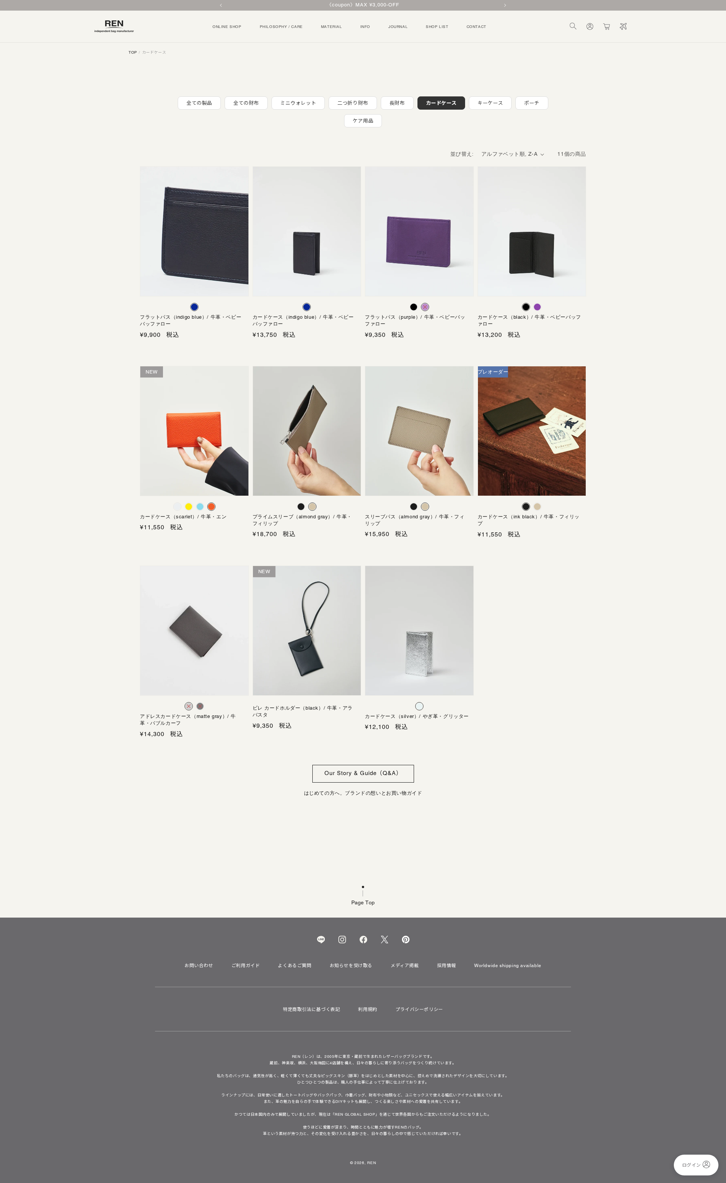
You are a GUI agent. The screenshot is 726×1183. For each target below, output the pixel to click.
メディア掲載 (405, 965)
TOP (133, 52)
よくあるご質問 (294, 965)
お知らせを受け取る (351, 965)
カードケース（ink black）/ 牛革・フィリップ (529, 520)
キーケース (490, 103)
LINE (321, 939)
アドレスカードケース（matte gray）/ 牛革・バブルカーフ (188, 719)
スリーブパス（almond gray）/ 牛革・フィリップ (415, 520)
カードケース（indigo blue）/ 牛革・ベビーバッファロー (303, 320)
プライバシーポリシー (419, 1009)
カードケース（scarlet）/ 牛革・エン (183, 516)
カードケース (441, 103)
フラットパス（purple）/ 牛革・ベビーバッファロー (415, 320)
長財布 (397, 103)
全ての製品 (199, 103)
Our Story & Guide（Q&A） (363, 773)
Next (504, 5)
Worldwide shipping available (507, 965)
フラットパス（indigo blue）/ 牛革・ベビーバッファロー (190, 320)
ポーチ (532, 103)
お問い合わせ (199, 965)
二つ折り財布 (352, 103)
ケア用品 (363, 121)
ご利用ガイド (245, 965)
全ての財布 (246, 103)
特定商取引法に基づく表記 (311, 1009)
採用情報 (446, 965)
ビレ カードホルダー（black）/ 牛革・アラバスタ (303, 711)
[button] (573, 26)
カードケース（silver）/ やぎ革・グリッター (417, 716)
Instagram (342, 939)
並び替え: (462, 154)
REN (371, 1162)
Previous (221, 5)
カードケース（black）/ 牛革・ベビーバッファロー (529, 320)
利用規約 (367, 1009)
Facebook (363, 939)
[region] (363, 5)
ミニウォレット (298, 103)
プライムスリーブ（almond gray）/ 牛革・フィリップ (302, 520)
